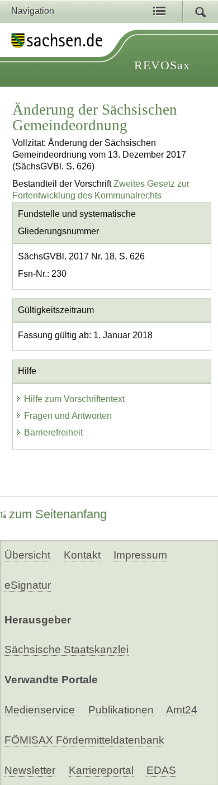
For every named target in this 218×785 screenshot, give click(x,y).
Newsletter (29, 770)
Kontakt (82, 555)
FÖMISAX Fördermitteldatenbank (84, 740)
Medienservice (39, 710)
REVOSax (162, 65)
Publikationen (121, 710)
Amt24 (181, 710)
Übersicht (27, 555)
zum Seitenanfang (58, 514)
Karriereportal (101, 770)
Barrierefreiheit (53, 432)
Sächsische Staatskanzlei (66, 649)
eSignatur (27, 585)
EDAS (161, 770)
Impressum (140, 555)
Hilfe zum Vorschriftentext (74, 399)
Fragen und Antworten (68, 415)
